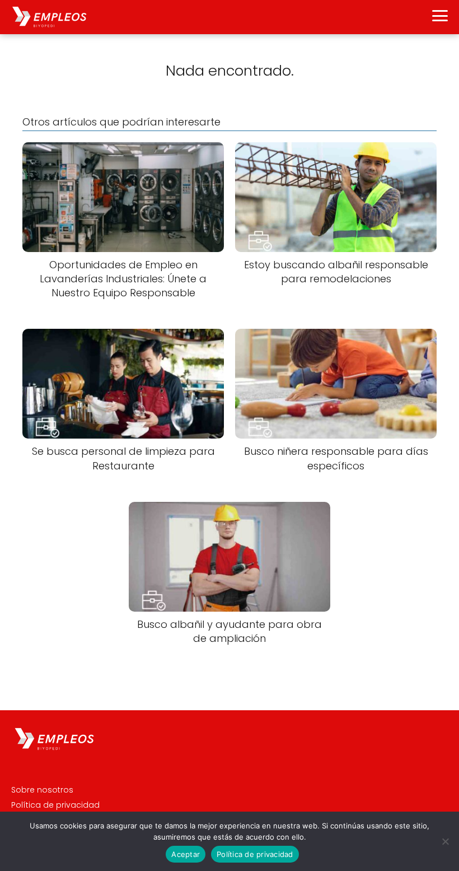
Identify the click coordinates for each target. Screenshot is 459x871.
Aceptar (185, 854)
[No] (445, 841)
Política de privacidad (55, 805)
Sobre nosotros (42, 789)
